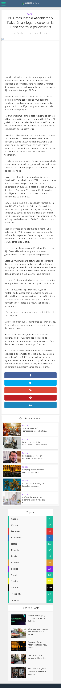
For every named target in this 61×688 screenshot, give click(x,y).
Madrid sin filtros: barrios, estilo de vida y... (38, 656)
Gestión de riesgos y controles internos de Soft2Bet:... (36, 618)
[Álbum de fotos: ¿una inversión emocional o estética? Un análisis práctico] (19, 672)
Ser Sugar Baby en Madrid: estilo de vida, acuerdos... (37, 645)
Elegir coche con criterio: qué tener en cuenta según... (38, 631)
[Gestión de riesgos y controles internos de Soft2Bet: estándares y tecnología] (19, 619)
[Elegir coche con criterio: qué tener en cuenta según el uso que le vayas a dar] (19, 633)
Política (30, 14)
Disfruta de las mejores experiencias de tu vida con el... (33, 499)
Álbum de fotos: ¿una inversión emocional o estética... (37, 671)
